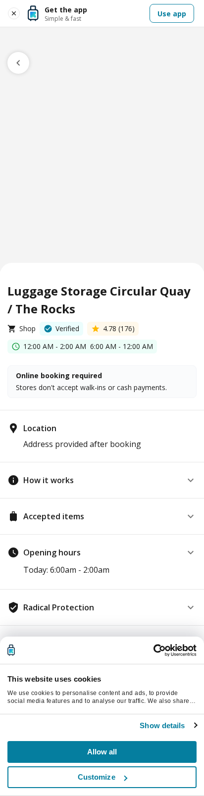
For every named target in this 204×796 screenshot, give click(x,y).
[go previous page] (18, 63)
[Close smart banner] (14, 13)
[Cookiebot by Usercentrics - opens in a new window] (153, 650)
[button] (102, 480)
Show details (162, 725)
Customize (96, 777)
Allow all (102, 751)
